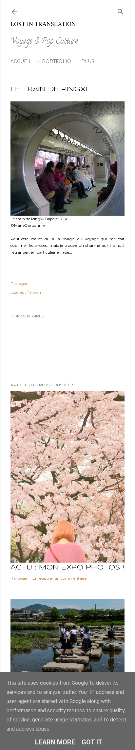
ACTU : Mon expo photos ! (67, 568)
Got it (92, 742)
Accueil (21, 61)
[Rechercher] (121, 10)
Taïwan (34, 292)
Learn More (55, 742)
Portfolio (56, 61)
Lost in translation (43, 24)
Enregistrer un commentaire (59, 578)
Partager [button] (19, 283)
